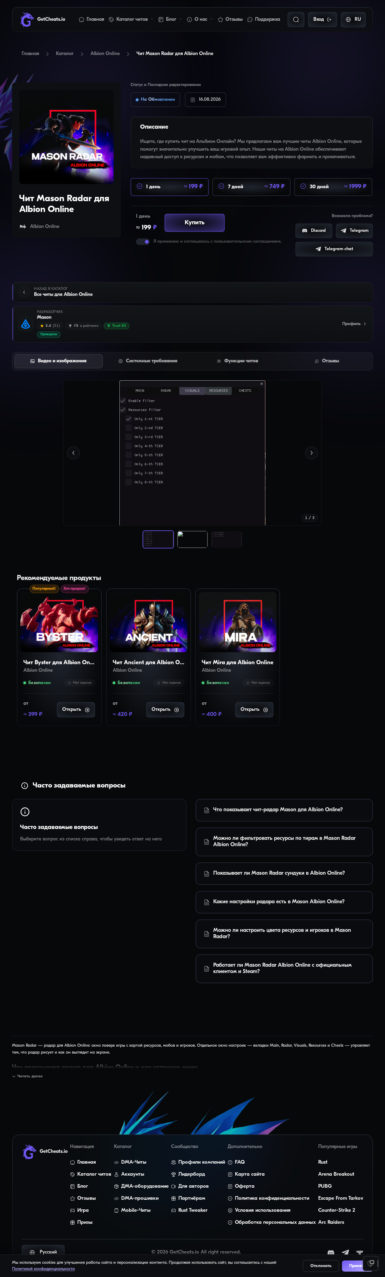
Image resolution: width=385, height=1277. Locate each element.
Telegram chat (339, 249)
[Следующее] (311, 453)
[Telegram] (345, 1252)
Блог (171, 19)
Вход (318, 19)
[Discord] (330, 1252)
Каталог (65, 53)
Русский (48, 1252)
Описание (154, 127)
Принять (357, 1266)
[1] (158, 539)
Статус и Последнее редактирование (166, 85)
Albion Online (105, 53)
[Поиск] (296, 19)
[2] (192, 539)
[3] (226, 539)
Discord (318, 231)
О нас (201, 19)
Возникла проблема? (352, 216)
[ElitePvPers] (359, 1252)
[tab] (58, 361)
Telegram (359, 231)
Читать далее (30, 1076)
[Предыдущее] (73, 453)
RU (358, 19)
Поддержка (267, 19)
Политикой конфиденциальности (43, 1269)
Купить (199, 223)
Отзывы (234, 19)
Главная (95, 19)
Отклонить (320, 1266)
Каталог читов (132, 19)
